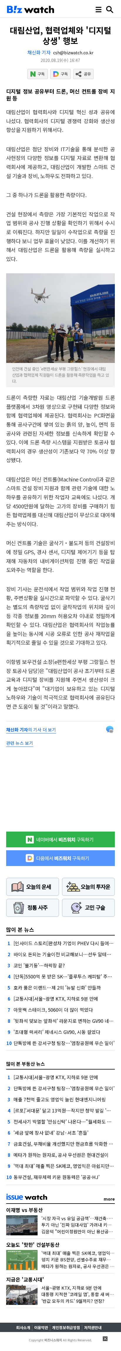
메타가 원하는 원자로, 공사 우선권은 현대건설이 (61, 1154)
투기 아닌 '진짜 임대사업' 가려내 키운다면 (80, 1225)
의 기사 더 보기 (31, 729)
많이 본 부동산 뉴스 (25, 1063)
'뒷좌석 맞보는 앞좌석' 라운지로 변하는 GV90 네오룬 (66, 1020)
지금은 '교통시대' (25, 1279)
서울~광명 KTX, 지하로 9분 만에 (71, 1288)
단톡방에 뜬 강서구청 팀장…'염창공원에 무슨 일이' (64, 1042)
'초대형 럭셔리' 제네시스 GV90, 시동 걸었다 (57, 1031)
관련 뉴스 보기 (19, 743)
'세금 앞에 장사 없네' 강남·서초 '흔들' (51, 1132)
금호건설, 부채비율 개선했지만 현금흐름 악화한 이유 (65, 1143)
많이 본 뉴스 (20, 929)
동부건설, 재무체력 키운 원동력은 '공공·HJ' (57, 1176)
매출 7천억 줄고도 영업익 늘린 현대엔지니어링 (60, 1099)
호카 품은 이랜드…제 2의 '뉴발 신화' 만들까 (57, 987)
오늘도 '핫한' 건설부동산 (33, 1244)
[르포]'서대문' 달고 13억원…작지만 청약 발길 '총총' (65, 1110)
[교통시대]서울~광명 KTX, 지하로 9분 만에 (56, 998)
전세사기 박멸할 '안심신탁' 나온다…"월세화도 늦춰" (66, 1121)
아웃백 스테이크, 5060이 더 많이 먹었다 (53, 1009)
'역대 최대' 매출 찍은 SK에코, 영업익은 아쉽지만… (64, 1165)
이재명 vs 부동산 (24, 1209)
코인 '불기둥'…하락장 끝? (39, 965)
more (109, 1199)
